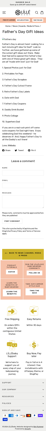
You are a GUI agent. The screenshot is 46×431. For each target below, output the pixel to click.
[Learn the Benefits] (12, 289)
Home (8, 26)
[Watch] (12, 269)
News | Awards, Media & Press (26, 26)
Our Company (9, 389)
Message (7, 193)
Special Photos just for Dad (17, 68)
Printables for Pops (13, 73)
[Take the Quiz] (34, 289)
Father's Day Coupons (15, 103)
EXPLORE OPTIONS (23, 20)
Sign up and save (11, 410)
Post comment (12, 221)
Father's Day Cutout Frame (18, 86)
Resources (8, 396)
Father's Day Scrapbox (15, 79)
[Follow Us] (34, 269)
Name (5, 168)
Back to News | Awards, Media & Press (24, 254)
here (31, 130)
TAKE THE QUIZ (37, 20)
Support (6, 383)
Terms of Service (33, 231)
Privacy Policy (16, 231)
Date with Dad (11, 98)
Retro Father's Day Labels (17, 91)
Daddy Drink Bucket (14, 109)
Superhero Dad (12, 121)
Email (5, 180)
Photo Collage (11, 116)
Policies (6, 403)
